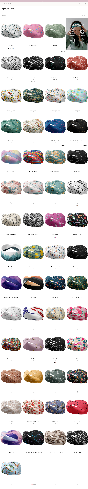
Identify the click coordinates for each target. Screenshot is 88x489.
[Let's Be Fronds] (11, 407)
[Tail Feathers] (55, 31)
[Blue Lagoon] (13, 48)
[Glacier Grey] (34, 81)
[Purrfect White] (11, 313)
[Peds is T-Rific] (33, 95)
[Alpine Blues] (11, 252)
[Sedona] (12, 48)
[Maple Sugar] (77, 205)
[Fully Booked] (55, 407)
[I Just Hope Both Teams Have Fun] (55, 438)
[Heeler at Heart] (55, 313)
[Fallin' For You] (55, 344)
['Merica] (33, 313)
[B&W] (76, 205)
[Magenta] (55, 237)
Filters (4, 15)
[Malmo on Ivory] (11, 63)
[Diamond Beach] (8, 48)
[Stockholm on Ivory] (33, 187)
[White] (54, 486)
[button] (32, 3)
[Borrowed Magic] (11, 344)
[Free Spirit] (33, 468)
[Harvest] (33, 63)
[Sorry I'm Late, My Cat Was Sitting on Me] (33, 438)
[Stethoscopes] (55, 220)
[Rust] (55, 362)
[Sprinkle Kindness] (33, 31)
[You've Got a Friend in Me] (11, 468)
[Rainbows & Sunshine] (55, 95)
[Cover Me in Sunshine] (11, 376)
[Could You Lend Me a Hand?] (55, 376)
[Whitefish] (10, 48)
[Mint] (54, 237)
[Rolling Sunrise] (33, 283)
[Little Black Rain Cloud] (11, 220)
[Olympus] (7, 48)
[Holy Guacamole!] (33, 157)
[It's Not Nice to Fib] (55, 126)
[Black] (33, 81)
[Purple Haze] (11, 438)
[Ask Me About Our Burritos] (55, 252)
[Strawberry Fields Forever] (33, 407)
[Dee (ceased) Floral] (33, 220)
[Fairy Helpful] (55, 283)
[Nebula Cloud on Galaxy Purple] (11, 283)
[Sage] (31, 81)
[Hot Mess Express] (55, 63)
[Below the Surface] (11, 157)
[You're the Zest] (33, 252)
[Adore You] (55, 468)
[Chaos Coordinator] (55, 157)
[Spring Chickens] (11, 95)
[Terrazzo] (11, 31)
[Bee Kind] (33, 344)
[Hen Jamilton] (11, 126)
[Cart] (85, 4)
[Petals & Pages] (33, 126)
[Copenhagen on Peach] (11, 187)
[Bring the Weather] (33, 376)
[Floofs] (55, 187)
